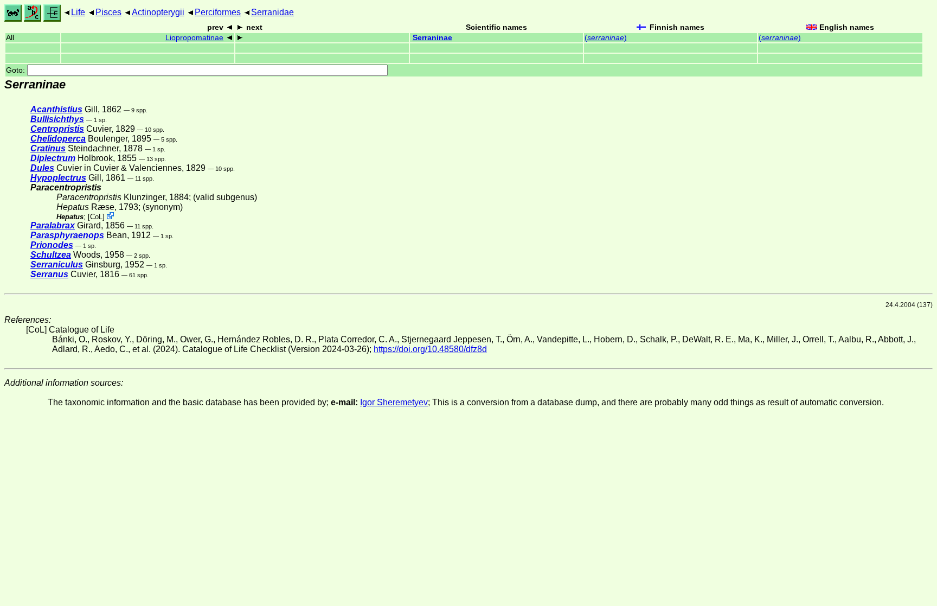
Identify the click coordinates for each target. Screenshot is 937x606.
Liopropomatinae (194, 38)
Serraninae (432, 38)
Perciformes (218, 12)
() (606, 38)
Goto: (16, 70)
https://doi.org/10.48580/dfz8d (430, 349)
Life (78, 12)
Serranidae (272, 12)
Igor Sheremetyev (394, 402)
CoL (96, 217)
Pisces (108, 12)
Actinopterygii (158, 12)
